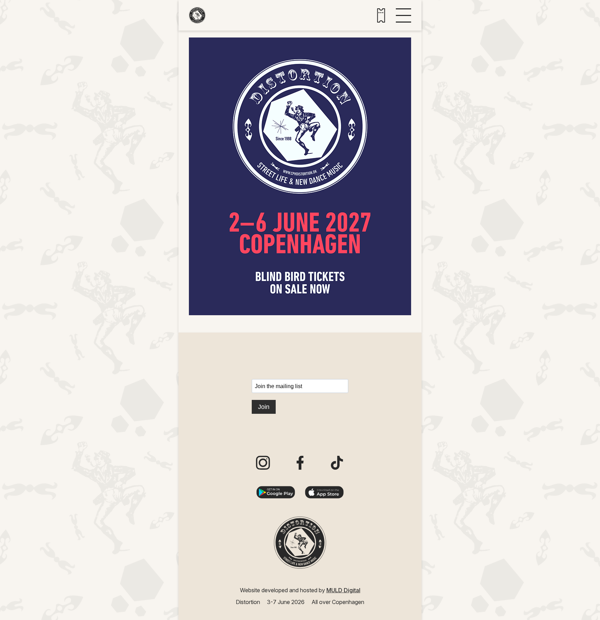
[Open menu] (403, 15)
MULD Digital (343, 590)
